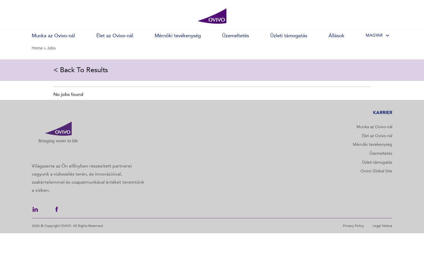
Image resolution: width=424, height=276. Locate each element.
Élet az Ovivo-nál (377, 135)
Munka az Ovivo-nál (374, 126)
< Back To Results (80, 70)
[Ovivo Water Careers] (212, 16)
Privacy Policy (353, 226)
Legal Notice (382, 226)
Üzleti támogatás (377, 162)
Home (37, 48)
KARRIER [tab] (382, 112)
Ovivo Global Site (376, 171)
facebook (56, 209)
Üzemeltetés (380, 153)
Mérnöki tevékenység (372, 144)
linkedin (35, 209)
